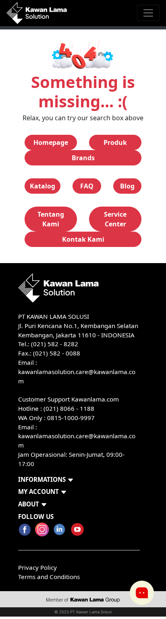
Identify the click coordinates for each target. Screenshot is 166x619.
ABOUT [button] (28, 504)
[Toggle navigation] (148, 13)
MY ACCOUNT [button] (38, 491)
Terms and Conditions (49, 577)
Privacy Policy (37, 567)
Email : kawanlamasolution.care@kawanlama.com (76, 436)
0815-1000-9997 (71, 418)
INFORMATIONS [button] (42, 479)
